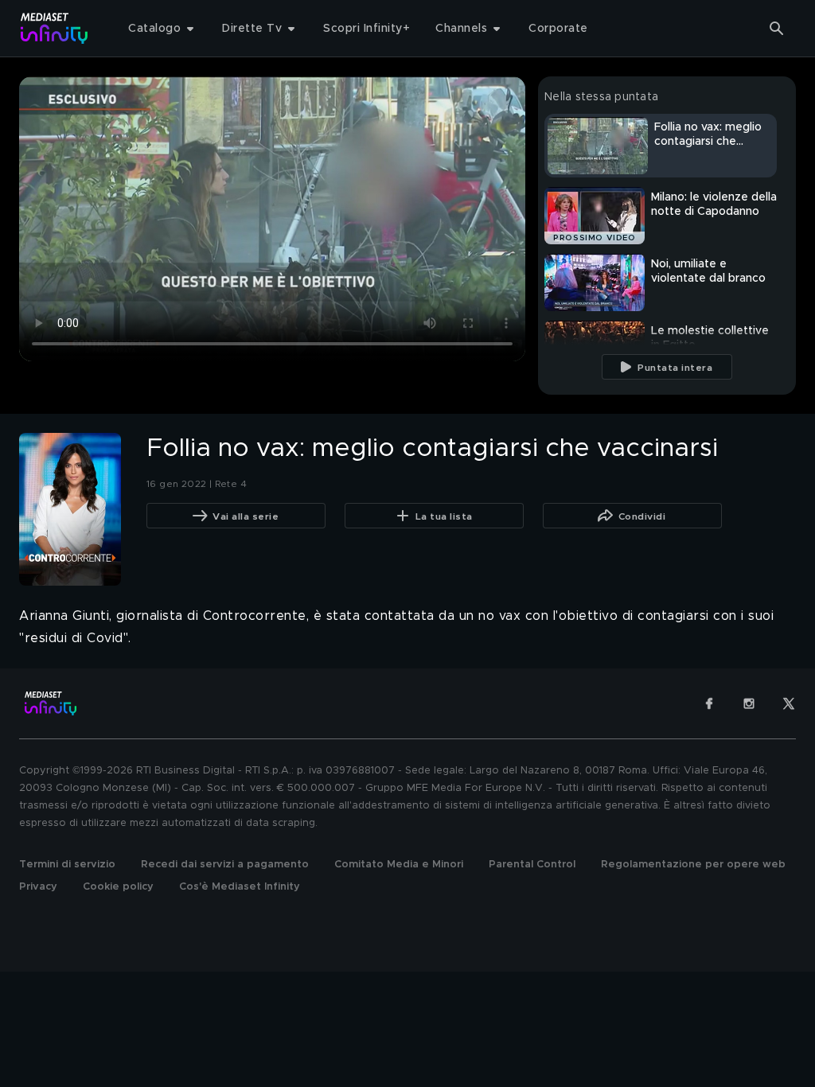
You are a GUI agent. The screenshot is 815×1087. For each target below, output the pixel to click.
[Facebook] (709, 703)
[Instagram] (749, 703)
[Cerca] (776, 28)
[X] (789, 703)
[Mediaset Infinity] (54, 28)
